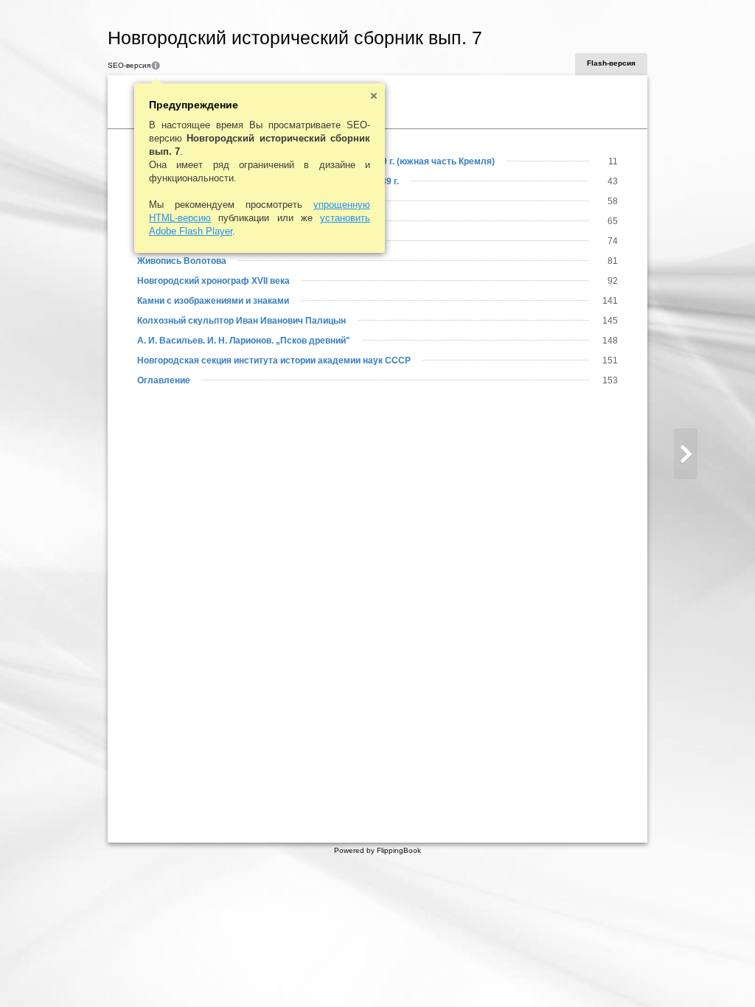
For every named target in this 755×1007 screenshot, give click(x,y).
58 (613, 201)
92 (613, 281)
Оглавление (163, 380)
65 (613, 221)
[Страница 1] (686, 454)
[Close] (374, 96)
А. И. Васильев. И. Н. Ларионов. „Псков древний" (243, 340)
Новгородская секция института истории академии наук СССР (274, 360)
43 (613, 181)
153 (610, 380)
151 (610, 360)
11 (613, 161)
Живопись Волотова (181, 261)
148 (610, 340)
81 (613, 261)
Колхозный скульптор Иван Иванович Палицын (241, 321)
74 (613, 241)
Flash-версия (611, 63)
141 (610, 301)
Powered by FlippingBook (377, 850)
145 (610, 321)
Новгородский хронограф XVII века (213, 281)
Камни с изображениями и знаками (213, 301)
